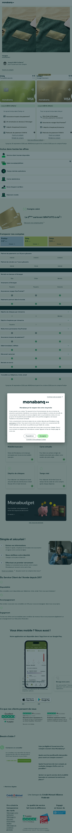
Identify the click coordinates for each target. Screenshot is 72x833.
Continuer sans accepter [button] (54, 397)
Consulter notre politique (36, 439)
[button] (42, 436)
